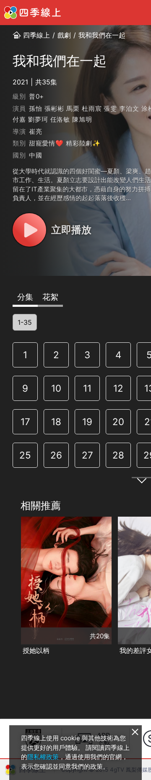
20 (118, 421)
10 (56, 388)
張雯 (110, 108)
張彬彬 (54, 108)
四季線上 (36, 35)
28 (118, 455)
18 (56, 421)
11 (87, 388)
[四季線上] (32, 12)
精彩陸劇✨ (83, 143)
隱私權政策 (43, 757)
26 (56, 455)
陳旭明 (82, 119)
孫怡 (35, 108)
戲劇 (64, 35)
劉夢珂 (38, 119)
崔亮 (35, 131)
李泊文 (129, 108)
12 (118, 388)
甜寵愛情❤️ (46, 143)
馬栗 (73, 108)
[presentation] (9, 586)
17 (25, 421)
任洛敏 (60, 119)
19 (87, 421)
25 (25, 455)
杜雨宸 (92, 108)
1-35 (25, 322)
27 (87, 455)
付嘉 (19, 119)
